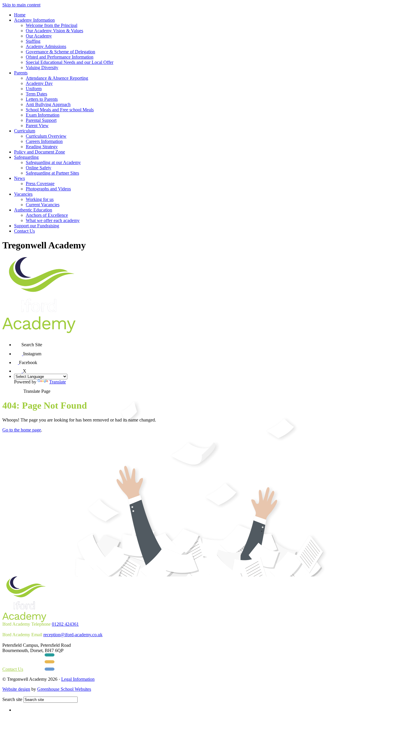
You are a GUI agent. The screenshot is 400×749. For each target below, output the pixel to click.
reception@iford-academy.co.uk (72, 634)
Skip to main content (21, 4)
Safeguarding (26, 157)
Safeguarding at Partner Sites (52, 172)
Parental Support (41, 120)
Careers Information (44, 141)
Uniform (34, 88)
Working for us (40, 199)
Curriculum (24, 130)
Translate (57, 381)
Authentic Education (33, 209)
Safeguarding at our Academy (53, 162)
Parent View (37, 125)
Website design (16, 689)
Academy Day (39, 83)
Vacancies (23, 194)
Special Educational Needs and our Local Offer (69, 62)
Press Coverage (40, 183)
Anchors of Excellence (47, 215)
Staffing (33, 41)
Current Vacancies (42, 204)
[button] (17, 342)
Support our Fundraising (36, 225)
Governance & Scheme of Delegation (60, 51)
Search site (12, 699)
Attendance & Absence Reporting (57, 78)
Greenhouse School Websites (64, 689)
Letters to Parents (42, 99)
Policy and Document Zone (39, 151)
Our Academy (39, 35)
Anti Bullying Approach (48, 104)
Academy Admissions (46, 46)
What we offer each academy (53, 220)
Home (19, 14)
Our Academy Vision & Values (54, 30)
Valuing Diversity (42, 67)
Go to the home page (21, 429)
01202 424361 (65, 624)
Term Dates (36, 93)
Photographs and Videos (48, 188)
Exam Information (42, 114)
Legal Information (78, 679)
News (19, 178)
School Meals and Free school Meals (60, 109)
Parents (21, 72)
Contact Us (24, 230)
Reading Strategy (42, 146)
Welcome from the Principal (51, 25)
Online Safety (38, 167)
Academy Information (34, 20)
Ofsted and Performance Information (59, 56)
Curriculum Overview (46, 136)
